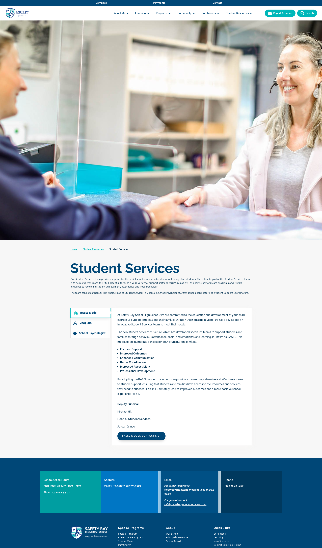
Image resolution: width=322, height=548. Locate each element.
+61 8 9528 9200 (234, 485)
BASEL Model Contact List (141, 436)
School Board (173, 541)
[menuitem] (121, 13)
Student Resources (93, 249)
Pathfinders (124, 544)
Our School (172, 533)
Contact (217, 2)
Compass (101, 2)
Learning (219, 537)
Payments (159, 2)
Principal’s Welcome (177, 537)
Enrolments (220, 533)
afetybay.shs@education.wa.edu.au (186, 504)
